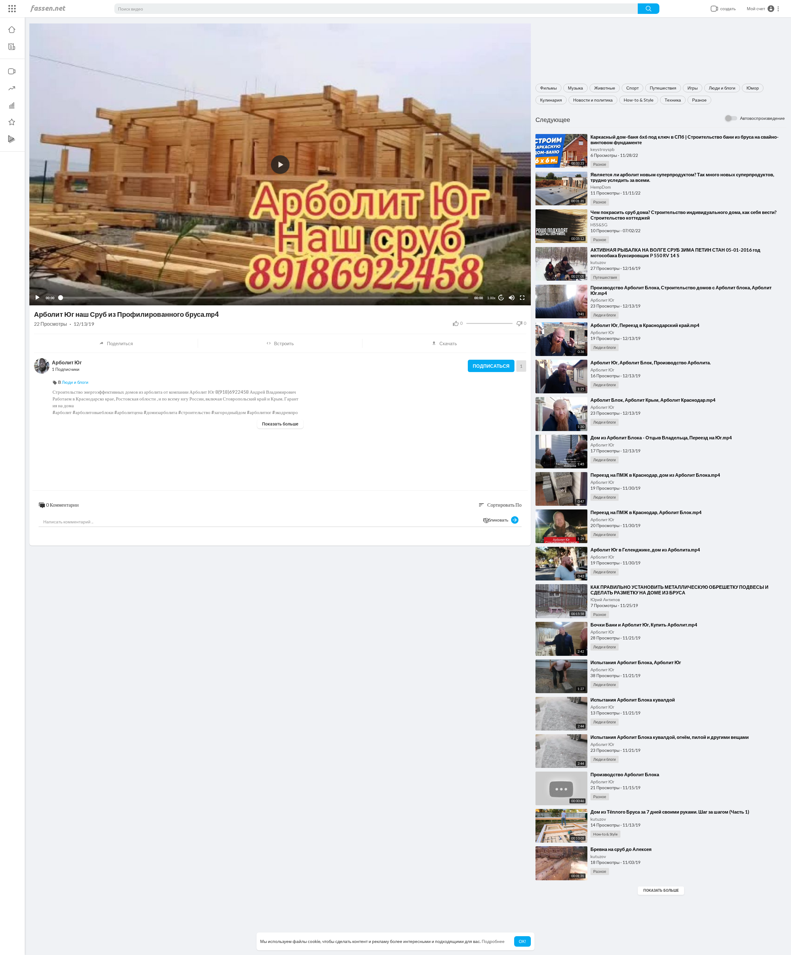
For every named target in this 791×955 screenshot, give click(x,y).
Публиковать (497, 519)
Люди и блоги (722, 87)
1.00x (491, 298)
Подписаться (491, 366)
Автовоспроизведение (762, 118)
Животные (604, 87)
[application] (280, 164)
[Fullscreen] (522, 298)
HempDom (600, 187)
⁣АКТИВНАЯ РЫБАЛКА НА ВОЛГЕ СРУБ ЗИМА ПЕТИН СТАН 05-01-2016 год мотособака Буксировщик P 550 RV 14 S (675, 252)
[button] (763, 9)
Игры (692, 87)
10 (501, 297)
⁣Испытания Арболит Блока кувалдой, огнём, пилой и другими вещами (669, 737)
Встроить (284, 343)
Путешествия (663, 87)
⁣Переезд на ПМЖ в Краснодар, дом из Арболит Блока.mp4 (655, 475)
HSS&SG (598, 224)
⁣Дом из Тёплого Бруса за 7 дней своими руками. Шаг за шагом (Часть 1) (669, 812)
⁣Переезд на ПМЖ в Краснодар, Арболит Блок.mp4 (646, 512)
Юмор (753, 87)
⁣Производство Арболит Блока (624, 774)
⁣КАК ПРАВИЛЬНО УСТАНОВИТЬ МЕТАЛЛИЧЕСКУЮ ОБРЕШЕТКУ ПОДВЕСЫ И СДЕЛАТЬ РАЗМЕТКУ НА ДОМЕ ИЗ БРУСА (679, 589)
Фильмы (548, 87)
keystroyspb (602, 149)
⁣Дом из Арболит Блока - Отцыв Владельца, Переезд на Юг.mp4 (661, 437)
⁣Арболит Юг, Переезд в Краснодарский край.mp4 (645, 325)
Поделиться (120, 343)
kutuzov (598, 262)
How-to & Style (639, 100)
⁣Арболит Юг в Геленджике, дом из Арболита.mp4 (645, 549)
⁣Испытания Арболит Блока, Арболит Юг (635, 662)
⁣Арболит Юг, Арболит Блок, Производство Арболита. (650, 362)
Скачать (448, 343)
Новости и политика (593, 100)
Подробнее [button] (493, 941)
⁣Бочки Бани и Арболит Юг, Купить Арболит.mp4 (643, 624)
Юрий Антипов (605, 599)
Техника (673, 100)
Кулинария (551, 100)
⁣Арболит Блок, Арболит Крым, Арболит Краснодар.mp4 (653, 400)
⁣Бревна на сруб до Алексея (621, 849)
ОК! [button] (522, 941)
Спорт (632, 87)
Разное (699, 100)
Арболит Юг (602, 300)
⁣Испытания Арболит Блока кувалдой (632, 699)
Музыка (575, 87)
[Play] (37, 298)
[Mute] (512, 298)
